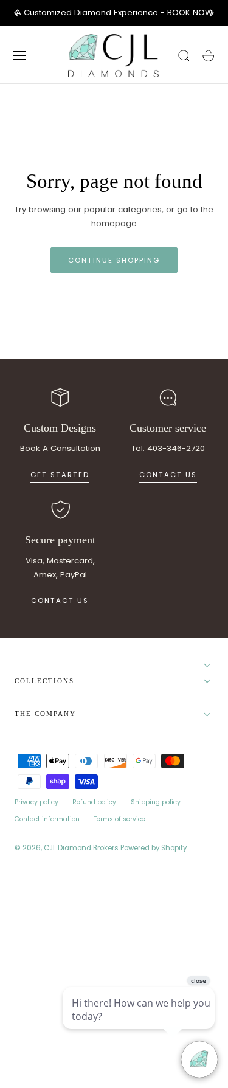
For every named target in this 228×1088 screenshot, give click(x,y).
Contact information (47, 819)
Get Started (59, 475)
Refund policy (94, 802)
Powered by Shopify (153, 848)
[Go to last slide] (16, 13)
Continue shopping (114, 260)
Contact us (168, 475)
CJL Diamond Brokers (81, 848)
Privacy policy (36, 802)
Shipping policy (156, 802)
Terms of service (119, 819)
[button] (20, 56)
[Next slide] (212, 13)
